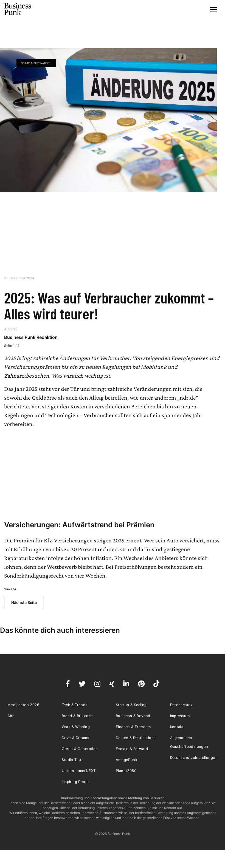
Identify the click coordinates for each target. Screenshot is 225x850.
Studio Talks (73, 759)
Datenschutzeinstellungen (194, 757)
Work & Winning (76, 726)
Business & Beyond (133, 716)
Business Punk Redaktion (31, 337)
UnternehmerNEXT (79, 770)
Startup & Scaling (131, 705)
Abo (11, 716)
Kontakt (177, 726)
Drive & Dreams (75, 737)
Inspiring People (76, 781)
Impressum (180, 716)
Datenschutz (181, 705)
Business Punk (18, 9)
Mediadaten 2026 (23, 705)
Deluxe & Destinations (36, 63)
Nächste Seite (24, 602)
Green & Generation (80, 748)
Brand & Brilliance (77, 716)
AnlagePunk (126, 759)
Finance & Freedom (133, 726)
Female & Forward (132, 748)
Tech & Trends (75, 705)
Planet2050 (126, 770)
